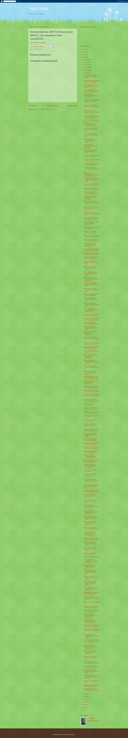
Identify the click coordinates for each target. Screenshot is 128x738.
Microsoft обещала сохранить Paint (91, 681)
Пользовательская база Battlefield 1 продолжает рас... (90, 425)
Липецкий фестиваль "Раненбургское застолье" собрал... (91, 140)
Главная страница (52, 105)
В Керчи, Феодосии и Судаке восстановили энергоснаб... (91, 390)
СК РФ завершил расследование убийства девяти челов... (90, 588)
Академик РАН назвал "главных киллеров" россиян (89, 566)
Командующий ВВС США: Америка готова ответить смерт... (91, 180)
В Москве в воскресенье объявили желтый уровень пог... (91, 304)
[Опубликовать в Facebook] (53, 47)
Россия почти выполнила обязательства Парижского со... (91, 480)
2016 (83, 707)
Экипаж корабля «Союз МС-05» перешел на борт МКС (91, 262)
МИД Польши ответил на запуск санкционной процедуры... (90, 278)
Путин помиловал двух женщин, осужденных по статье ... (91, 299)
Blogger (73, 734)
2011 (83, 710)
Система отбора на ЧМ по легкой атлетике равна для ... (91, 666)
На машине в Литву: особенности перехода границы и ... (90, 512)
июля (85, 73)
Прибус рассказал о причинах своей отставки (91, 343)
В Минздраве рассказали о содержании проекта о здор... (90, 572)
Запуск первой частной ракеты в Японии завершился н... (91, 184)
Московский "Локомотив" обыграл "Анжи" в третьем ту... (91, 203)
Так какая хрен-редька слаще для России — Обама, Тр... (91, 314)
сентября (86, 67)
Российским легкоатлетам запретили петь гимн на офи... (90, 129)
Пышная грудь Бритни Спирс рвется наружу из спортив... (91, 377)
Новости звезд (38, 49)
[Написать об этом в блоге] (49, 47)
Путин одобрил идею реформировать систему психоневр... (90, 561)
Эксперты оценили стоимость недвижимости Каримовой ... (91, 395)
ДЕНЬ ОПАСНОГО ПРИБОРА (91, 557)
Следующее (32, 105)
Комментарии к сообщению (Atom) (46, 109)
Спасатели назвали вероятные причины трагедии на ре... (91, 164)
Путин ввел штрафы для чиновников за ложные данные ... (90, 543)
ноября (86, 62)
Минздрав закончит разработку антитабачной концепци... (91, 577)
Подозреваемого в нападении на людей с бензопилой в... (91, 625)
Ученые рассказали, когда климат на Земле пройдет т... (91, 90)
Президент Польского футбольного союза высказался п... (89, 534)
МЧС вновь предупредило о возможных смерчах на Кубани (91, 273)
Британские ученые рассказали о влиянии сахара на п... (92, 443)
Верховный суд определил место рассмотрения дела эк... (91, 528)
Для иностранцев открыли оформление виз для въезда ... (91, 106)
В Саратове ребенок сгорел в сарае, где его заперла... (91, 593)
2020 (83, 49)
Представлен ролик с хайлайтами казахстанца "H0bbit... (91, 636)
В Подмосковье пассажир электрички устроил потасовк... (90, 372)
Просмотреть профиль (93, 720)
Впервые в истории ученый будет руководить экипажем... (91, 356)
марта (85, 701)
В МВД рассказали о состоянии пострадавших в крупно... (92, 412)
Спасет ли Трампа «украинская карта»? (92, 351)
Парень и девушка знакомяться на (91, 602)
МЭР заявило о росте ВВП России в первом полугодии (91, 400)
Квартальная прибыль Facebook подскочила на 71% (90, 501)
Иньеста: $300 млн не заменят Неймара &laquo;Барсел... (91, 347)
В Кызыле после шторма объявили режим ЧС (90, 232)
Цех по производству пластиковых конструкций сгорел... (91, 86)
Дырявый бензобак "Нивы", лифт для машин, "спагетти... (91, 333)
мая (85, 696)
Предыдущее (72, 105)
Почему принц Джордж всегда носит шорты (91, 228)
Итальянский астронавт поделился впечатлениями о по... (91, 367)
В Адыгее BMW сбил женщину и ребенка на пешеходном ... (92, 249)
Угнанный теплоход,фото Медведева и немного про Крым (91, 284)
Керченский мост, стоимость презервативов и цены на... (91, 662)
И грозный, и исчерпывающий (91, 120)
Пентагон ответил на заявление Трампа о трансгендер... (90, 456)
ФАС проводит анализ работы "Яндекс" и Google (91, 160)
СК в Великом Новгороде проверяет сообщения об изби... (91, 671)
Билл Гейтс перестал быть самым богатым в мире (90, 439)
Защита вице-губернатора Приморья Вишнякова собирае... (90, 434)
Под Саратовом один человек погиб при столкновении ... (91, 253)
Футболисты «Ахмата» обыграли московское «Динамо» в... (90, 245)
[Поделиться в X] (51, 47)
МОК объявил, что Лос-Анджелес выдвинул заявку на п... (91, 112)
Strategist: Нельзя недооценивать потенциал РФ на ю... (91, 598)
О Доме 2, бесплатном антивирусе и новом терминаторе (89, 466)
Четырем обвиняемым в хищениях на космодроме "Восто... (91, 517)
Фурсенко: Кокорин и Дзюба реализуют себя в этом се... (91, 430)
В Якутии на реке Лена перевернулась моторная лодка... (90, 327)
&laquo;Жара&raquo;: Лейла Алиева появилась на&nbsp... (91, 223)
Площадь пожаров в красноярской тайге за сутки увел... (91, 506)
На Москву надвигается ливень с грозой (92, 416)
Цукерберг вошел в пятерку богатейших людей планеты (91, 386)
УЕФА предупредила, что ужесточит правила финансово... (90, 310)
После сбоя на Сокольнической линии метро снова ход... (91, 318)
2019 (83, 52)
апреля (86, 699)
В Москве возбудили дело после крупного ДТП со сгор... (90, 657)
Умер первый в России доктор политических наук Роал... (91, 447)
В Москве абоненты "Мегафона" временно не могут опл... (91, 676)
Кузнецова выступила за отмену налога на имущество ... (90, 475)
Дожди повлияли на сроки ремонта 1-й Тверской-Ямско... (90, 76)
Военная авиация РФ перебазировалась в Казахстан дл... (89, 615)
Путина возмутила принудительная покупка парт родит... (91, 146)
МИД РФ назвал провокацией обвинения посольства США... (91, 101)
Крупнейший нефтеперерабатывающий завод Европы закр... (91, 174)
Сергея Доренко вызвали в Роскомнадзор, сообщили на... (91, 486)
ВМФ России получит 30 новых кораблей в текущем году (91, 213)
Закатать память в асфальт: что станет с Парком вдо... (91, 461)
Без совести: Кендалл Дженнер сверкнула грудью (91, 156)
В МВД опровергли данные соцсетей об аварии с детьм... (92, 689)
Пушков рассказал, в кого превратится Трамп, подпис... (90, 583)
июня (85, 693)
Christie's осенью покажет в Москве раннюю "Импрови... (90, 652)
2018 (83, 54)
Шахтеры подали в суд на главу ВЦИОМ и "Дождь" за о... (92, 685)
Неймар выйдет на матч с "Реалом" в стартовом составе (90, 268)
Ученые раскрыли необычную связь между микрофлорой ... (91, 630)
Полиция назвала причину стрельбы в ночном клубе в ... (91, 169)
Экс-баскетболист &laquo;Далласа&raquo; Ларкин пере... (90, 95)
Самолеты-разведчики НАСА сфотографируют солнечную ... (92, 641)
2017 (83, 57)
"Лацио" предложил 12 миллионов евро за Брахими (92, 323)
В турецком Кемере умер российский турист (90, 553)
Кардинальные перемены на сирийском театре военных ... (91, 338)
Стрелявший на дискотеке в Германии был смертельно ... (91, 240)
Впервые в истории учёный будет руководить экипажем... (91, 382)
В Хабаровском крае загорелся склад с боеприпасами (91, 294)
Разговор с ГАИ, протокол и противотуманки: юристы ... (91, 606)
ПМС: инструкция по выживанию (89, 404)
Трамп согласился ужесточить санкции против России (91, 610)
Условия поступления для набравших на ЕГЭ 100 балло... (90, 151)
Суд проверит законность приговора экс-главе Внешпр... (90, 197)
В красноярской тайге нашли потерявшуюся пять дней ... (91, 218)
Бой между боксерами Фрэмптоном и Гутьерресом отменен (91, 361)
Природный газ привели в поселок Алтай (90, 420)
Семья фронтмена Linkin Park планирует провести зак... (91, 491)
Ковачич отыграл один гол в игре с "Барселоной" (91, 257)
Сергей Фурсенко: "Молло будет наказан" (90, 470)
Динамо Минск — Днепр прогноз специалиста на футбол (90, 289)
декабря (86, 59)
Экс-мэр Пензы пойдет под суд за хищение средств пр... (91, 116)
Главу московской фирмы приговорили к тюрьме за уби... (91, 135)
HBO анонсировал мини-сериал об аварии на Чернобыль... (90, 523)
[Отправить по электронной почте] (48, 47)
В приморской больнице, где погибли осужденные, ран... (91, 188)
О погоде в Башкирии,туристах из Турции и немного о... (90, 124)
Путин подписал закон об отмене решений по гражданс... (90, 208)
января (86, 704)
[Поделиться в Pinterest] (54, 47)
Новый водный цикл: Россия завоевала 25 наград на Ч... (91, 192)
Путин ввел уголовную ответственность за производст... (90, 495)
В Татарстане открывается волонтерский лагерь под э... (91, 408)
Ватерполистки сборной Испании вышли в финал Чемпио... (91, 549)
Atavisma (38, 8)
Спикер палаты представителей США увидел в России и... (90, 621)
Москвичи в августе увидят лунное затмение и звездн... (91, 538)
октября (86, 65)
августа (86, 70)
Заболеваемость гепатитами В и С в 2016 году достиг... (91, 451)
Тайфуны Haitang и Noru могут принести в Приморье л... (92, 81)
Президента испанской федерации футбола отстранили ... (89, 646)
